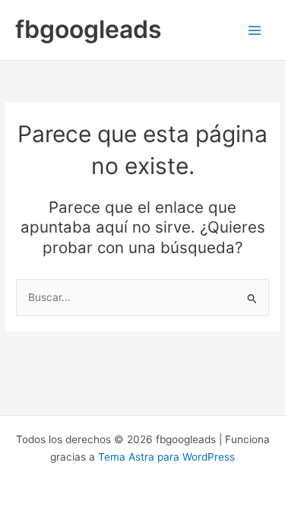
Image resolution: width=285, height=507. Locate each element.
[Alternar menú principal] (255, 30)
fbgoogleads (88, 29)
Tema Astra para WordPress (166, 457)
